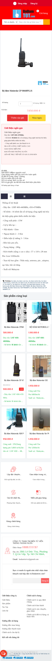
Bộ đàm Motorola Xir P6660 (39, 433)
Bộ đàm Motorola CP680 (13, 327)
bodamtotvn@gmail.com (29, 559)
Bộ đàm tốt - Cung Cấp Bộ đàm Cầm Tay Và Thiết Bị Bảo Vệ (31, 653)
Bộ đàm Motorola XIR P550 (13, 433)
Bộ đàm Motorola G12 (39, 380)
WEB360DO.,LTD (14, 655)
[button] (3, 653)
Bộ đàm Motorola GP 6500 (13, 380)
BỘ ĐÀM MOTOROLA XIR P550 (39, 327)
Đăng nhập (22, 3)
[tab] (11, 196)
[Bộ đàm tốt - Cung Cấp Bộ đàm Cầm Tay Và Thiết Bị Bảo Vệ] (26, 14)
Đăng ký (34, 3)
